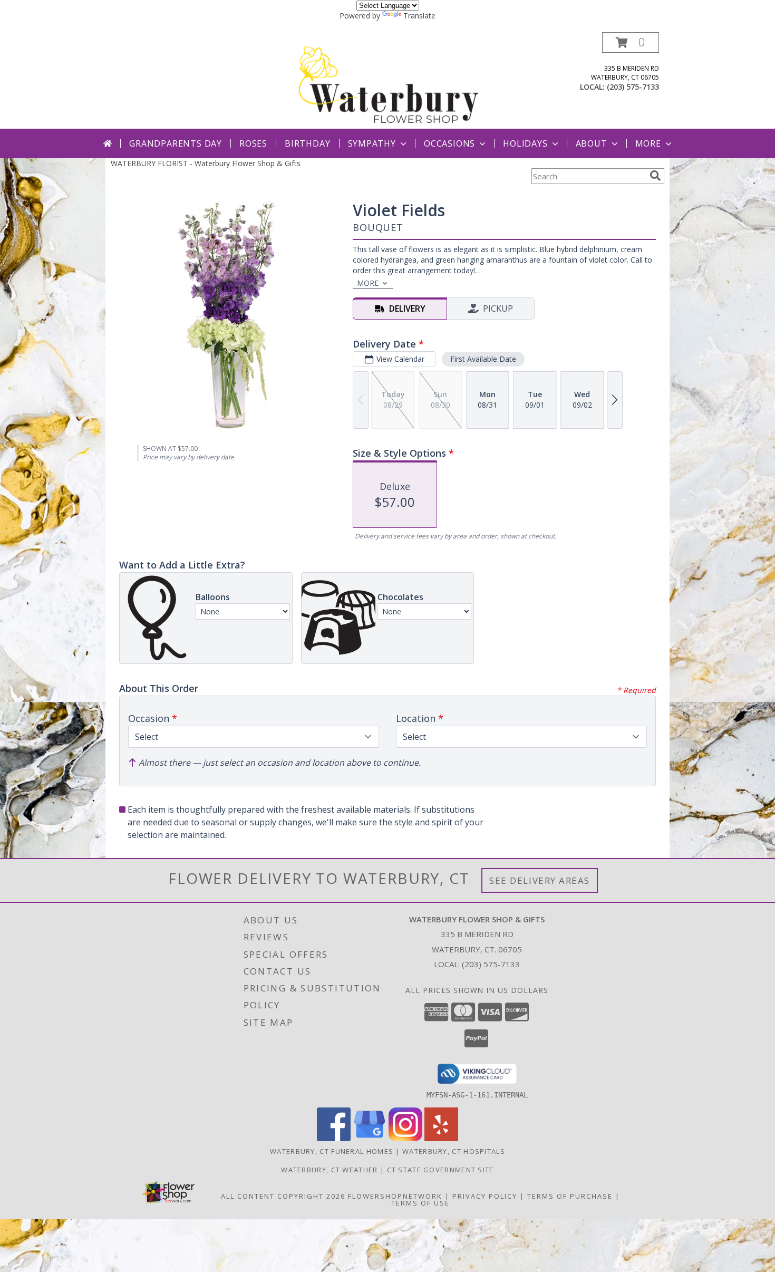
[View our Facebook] (334, 1138)
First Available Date (483, 359)
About (591, 143)
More (648, 143)
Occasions (449, 143)
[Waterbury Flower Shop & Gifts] (388, 80)
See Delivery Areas (539, 880)
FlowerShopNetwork (395, 1196)
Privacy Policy (484, 1196)
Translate (419, 16)
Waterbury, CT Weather (329, 1169)
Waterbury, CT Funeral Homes (331, 1151)
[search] (655, 175)
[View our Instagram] (405, 1138)
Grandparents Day (175, 143)
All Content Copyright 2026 (283, 1196)
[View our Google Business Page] (369, 1138)
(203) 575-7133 (633, 87)
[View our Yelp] (441, 1138)
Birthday (307, 143)
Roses (253, 143)
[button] (630, 42)
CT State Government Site (440, 1169)
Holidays (525, 143)
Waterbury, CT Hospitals (453, 1151)
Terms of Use (420, 1203)
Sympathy (372, 143)
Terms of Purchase (570, 1196)
